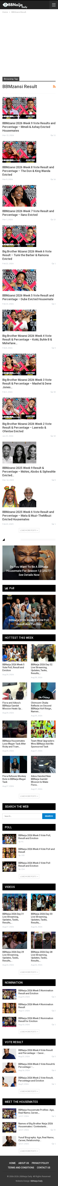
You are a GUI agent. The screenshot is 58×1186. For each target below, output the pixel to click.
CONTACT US (43, 1167)
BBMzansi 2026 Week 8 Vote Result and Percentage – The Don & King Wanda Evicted (28, 170)
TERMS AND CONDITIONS (21, 1167)
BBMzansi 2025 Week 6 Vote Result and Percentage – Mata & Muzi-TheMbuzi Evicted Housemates (28, 515)
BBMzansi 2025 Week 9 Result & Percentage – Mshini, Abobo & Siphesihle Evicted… (29, 471)
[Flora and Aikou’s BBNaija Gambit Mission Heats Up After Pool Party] (14, 691)
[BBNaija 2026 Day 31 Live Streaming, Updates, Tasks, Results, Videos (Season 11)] (14, 902)
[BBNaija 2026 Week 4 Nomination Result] (9, 1008)
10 (54, 436)
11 (54, 135)
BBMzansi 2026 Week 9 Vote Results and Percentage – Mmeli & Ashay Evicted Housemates (28, 126)
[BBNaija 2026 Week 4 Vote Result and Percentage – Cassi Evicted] (9, 1054)
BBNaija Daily (37, 1181)
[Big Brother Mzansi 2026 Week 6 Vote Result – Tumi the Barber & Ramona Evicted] (19, 236)
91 (22, 841)
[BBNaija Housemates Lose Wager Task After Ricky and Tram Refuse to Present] (14, 729)
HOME (12, 1163)
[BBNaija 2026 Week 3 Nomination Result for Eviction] (9, 1022)
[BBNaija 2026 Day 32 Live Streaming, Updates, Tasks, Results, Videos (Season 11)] (43, 652)
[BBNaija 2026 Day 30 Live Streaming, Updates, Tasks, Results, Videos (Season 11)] (43, 902)
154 (22, 869)
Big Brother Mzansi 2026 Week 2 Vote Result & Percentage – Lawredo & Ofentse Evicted (27, 427)
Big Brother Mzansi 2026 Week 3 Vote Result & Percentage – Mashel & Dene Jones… (27, 383)
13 (54, 219)
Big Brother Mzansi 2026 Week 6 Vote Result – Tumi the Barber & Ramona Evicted (27, 255)
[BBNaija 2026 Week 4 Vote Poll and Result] (9, 853)
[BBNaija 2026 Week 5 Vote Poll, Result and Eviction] (29, 612)
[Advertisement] (29, 44)
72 (54, 1130)
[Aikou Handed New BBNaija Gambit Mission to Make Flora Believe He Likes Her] (43, 764)
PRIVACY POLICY (40, 1163)
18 (54, 392)
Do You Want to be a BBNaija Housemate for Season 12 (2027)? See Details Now (29, 570)
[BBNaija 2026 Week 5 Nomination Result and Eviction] (9, 994)
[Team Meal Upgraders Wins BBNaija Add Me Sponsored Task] (43, 729)
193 (22, 855)
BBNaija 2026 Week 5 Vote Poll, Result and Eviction (29, 622)
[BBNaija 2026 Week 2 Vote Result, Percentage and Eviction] (9, 1081)
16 (54, 179)
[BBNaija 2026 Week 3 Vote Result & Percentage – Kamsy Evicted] (9, 1068)
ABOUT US (23, 1163)
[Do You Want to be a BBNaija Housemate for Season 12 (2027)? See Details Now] (29, 562)
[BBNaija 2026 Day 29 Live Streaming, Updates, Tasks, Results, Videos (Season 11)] (14, 940)
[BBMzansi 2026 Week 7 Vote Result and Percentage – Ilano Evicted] (19, 196)
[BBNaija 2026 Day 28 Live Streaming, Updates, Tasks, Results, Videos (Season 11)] (43, 940)
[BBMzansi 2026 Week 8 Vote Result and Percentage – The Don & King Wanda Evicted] (19, 152)
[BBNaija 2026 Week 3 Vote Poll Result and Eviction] (9, 866)
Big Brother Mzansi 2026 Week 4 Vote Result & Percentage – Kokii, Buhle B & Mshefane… (27, 339)
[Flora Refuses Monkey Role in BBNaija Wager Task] (14, 764)
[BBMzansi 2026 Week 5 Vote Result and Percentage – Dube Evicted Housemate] (19, 280)
